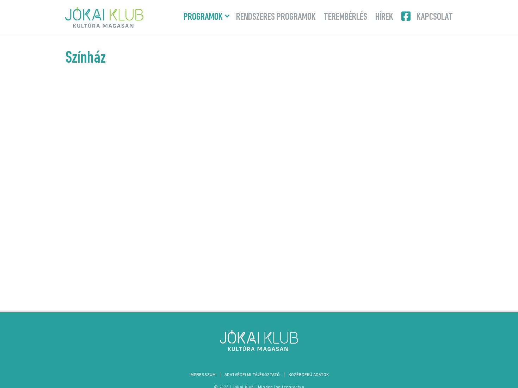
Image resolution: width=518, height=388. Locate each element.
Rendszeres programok (276, 17)
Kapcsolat (435, 17)
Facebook (406, 16)
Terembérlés (345, 17)
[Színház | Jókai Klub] (259, 340)
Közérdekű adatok (309, 375)
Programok (203, 17)
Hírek (384, 17)
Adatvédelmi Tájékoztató (252, 375)
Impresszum (203, 375)
